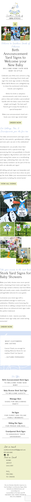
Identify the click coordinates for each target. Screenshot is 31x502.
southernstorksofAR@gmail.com (15, 450)
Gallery (9, 465)
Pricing (9, 474)
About (9, 463)
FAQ (7, 471)
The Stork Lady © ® (20, 492)
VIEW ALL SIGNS (8, 184)
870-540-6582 (8, 452)
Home (8, 460)
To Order (10, 477)
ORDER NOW (15, 123)
